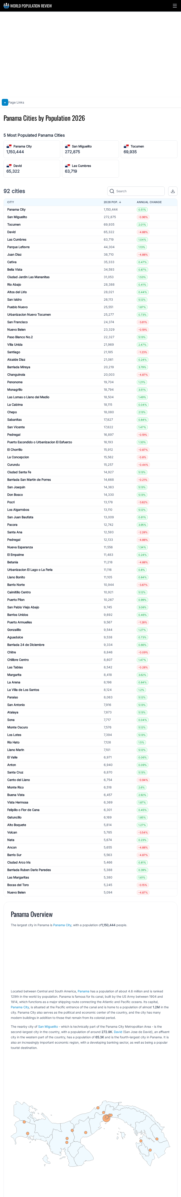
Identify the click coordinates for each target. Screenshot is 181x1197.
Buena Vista (16, 795)
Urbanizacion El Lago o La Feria (30, 569)
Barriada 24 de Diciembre (25, 645)
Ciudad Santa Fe (19, 472)
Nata (10, 840)
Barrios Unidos (17, 614)
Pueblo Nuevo (17, 307)
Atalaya (12, 712)
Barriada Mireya (18, 367)
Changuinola (16, 374)
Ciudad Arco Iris (18, 862)
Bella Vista (14, 269)
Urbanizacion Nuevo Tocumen (29, 314)
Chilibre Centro (18, 660)
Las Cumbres (81, 166)
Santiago (13, 352)
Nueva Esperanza (20, 547)
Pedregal (13, 434)
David (17, 166)
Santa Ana (14, 532)
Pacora (12, 524)
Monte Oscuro (17, 727)
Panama (83, 991)
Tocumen (137, 146)
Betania (12, 562)
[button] (174, 5)
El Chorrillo (14, 449)
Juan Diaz (14, 254)
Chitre (11, 652)
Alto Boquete (16, 825)
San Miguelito (82, 146)
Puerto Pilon (16, 599)
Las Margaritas (18, 877)
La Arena (13, 682)
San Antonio (16, 705)
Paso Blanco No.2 (20, 337)
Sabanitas (14, 419)
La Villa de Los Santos (23, 690)
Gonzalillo (14, 629)
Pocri (11, 502)
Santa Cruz (15, 772)
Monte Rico (15, 787)
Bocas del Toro (18, 885)
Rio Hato (13, 742)
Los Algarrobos (18, 509)
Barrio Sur (14, 855)
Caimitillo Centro (19, 592)
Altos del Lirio (17, 292)
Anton (11, 765)
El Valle (12, 757)
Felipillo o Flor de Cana (23, 810)
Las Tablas (15, 667)
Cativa (12, 262)
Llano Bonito (16, 577)
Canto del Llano (18, 780)
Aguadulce (15, 637)
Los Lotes (14, 735)
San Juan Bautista (20, 517)
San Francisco (17, 322)
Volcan (12, 832)
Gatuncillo (14, 817)
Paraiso (12, 697)
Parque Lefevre (18, 247)
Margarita (14, 675)
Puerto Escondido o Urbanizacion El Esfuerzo (39, 442)
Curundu (13, 464)
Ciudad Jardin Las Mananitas (28, 277)
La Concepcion (18, 457)
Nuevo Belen (16, 329)
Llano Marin (15, 750)
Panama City (22, 146)
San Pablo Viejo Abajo (23, 607)
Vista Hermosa (17, 802)
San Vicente (16, 427)
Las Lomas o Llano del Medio (28, 397)
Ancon (12, 847)
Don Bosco (15, 494)
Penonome (15, 382)
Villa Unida (15, 344)
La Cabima (15, 404)
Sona (11, 720)
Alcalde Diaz (16, 359)
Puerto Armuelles (19, 622)
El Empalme (15, 554)
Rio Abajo (14, 284)
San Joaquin (16, 487)
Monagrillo (14, 389)
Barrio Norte (16, 584)
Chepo (12, 412)
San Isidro (14, 299)
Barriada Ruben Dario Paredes (29, 870)
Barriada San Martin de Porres (29, 479)
